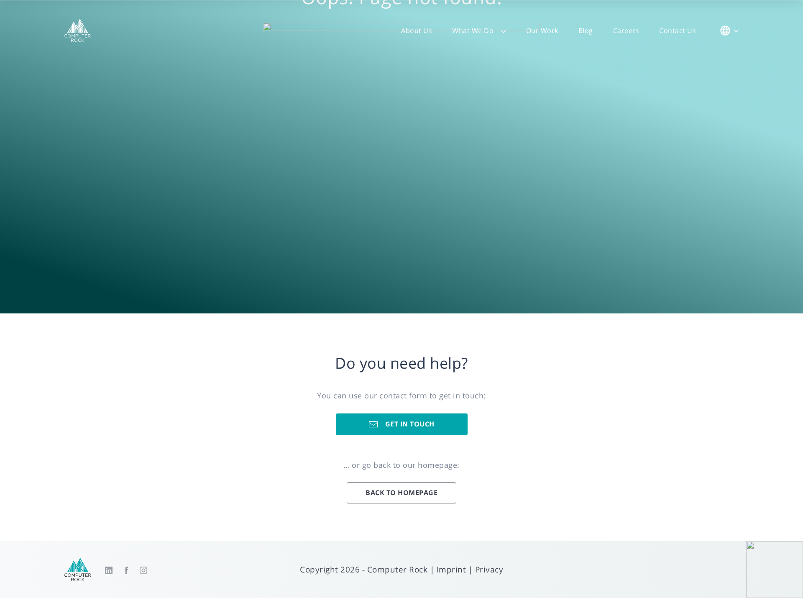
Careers (626, 31)
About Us (416, 31)
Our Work (542, 31)
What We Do (473, 31)
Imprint (451, 569)
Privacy (489, 569)
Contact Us (677, 31)
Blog (585, 31)
